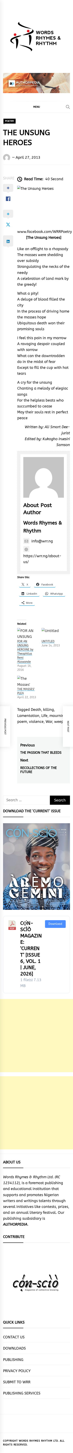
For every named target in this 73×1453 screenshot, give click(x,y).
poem (22, 721)
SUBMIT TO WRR (16, 1382)
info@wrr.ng (42, 541)
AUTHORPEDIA (15, 1224)
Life (44, 715)
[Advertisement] (36, 1035)
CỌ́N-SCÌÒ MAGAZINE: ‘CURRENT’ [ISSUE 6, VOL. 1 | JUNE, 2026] (31, 948)
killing (48, 709)
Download (55, 924)
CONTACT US (14, 1337)
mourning (57, 715)
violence (36, 721)
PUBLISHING (13, 1359)
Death (36, 709)
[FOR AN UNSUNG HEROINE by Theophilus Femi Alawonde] (27, 634)
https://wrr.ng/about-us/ (42, 559)
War (49, 721)
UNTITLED (48, 641)
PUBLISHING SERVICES (21, 1393)
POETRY (9, 121)
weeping (61, 721)
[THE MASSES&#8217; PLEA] (27, 681)
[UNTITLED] (52, 634)
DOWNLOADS (14, 1348)
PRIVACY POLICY (17, 1371)
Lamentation (28, 715)
